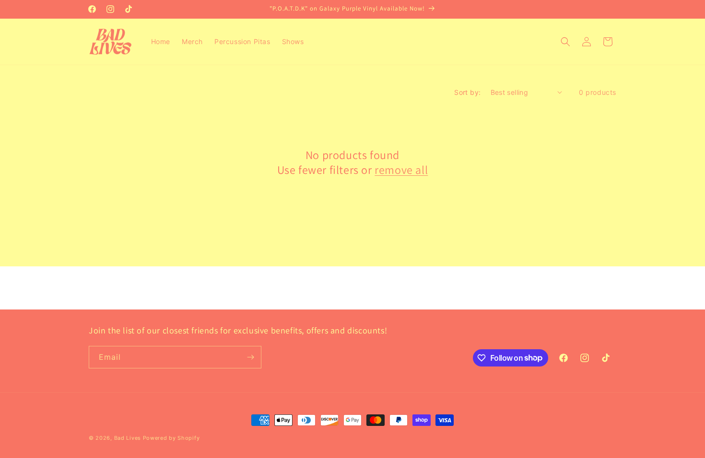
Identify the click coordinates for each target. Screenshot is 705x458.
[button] (565, 41)
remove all (401, 169)
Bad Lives (127, 438)
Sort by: (467, 92)
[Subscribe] (250, 357)
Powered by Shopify (171, 438)
